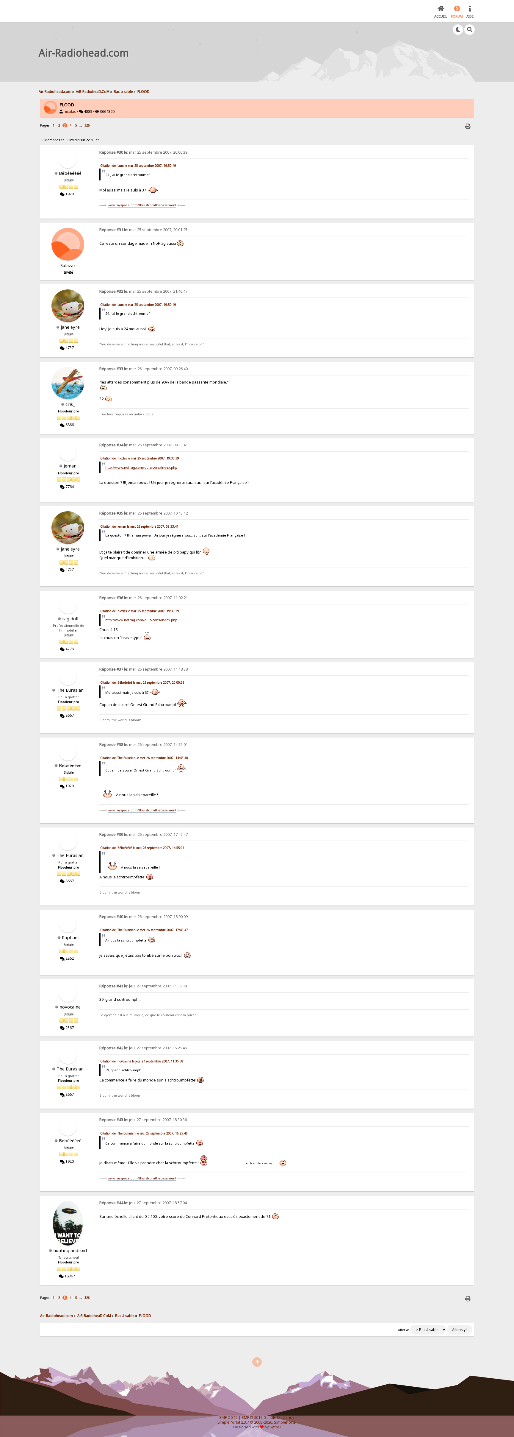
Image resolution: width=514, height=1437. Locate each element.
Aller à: (403, 1330)
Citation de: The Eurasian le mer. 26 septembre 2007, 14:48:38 (144, 758)
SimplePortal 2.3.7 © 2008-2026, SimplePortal (257, 1422)
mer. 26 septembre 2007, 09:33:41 (143, 445)
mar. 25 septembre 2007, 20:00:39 (143, 152)
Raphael (70, 937)
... (81, 125)
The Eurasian (70, 690)
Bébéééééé (70, 173)
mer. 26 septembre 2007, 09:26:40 (143, 368)
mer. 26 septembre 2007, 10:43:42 (143, 513)
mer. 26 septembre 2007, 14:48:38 (143, 669)
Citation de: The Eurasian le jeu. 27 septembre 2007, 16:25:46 (144, 1133)
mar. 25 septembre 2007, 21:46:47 (143, 291)
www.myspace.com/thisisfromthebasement (142, 205)
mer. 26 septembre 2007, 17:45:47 (143, 834)
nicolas (70, 111)
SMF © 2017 (252, 1417)
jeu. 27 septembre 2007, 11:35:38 (143, 986)
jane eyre (70, 327)
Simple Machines (279, 1417)
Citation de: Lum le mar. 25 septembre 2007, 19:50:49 (138, 165)
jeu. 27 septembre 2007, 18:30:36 (143, 1119)
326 (87, 125)
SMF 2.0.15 (228, 1417)
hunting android (70, 1250)
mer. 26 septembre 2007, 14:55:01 (143, 744)
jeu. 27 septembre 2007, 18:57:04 (143, 1202)
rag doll (70, 618)
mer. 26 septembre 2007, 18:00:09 (143, 916)
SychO (275, 1427)
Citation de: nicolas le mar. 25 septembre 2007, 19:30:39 (139, 458)
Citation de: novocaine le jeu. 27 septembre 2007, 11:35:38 (141, 1061)
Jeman (70, 466)
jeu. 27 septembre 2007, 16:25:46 (143, 1048)
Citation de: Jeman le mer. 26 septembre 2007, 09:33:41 (139, 526)
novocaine (70, 1007)
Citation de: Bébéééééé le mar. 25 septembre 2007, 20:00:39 (142, 682)
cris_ (70, 404)
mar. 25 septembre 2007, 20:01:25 (143, 229)
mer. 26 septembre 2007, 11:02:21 (143, 597)
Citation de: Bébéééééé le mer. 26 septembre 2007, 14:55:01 (142, 848)
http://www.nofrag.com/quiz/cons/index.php (141, 467)
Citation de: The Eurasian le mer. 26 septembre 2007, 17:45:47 (144, 930)
